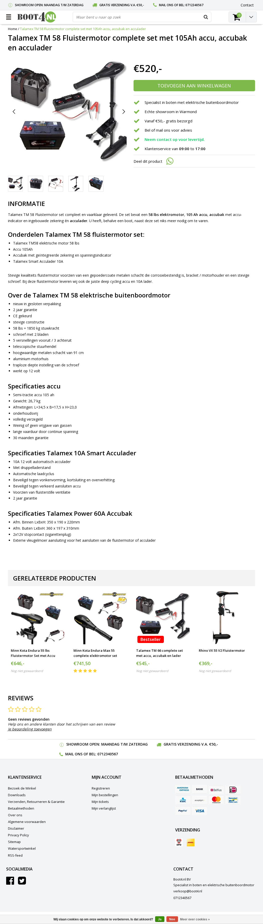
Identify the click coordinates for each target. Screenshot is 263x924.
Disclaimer (16, 828)
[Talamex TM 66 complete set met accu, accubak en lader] (163, 617)
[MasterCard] (216, 800)
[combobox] (142, 17)
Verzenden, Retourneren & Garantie (36, 801)
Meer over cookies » (195, 919)
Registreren (101, 788)
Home (12, 28)
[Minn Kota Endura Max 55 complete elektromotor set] (100, 617)
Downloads (17, 795)
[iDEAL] (233, 789)
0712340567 (194, 5)
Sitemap (14, 841)
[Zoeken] (206, 17)
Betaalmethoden (21, 808)
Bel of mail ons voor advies (168, 130)
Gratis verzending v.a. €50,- (121, 5)
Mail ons (166, 5)
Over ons (15, 815)
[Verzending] (179, 842)
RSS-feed (15, 855)
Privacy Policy (18, 835)
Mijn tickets (100, 801)
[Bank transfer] (199, 789)
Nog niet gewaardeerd (27, 671)
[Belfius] (216, 789)
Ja (160, 919)
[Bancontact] (233, 800)
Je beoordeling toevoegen (30, 729)
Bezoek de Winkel (22, 788)
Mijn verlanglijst (104, 808)
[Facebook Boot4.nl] (10, 882)
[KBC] (183, 800)
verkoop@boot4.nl (187, 891)
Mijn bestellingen (105, 795)
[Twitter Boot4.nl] (22, 882)
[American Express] (183, 789)
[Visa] (199, 810)
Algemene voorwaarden (27, 821)
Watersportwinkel (22, 848)
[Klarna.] (199, 800)
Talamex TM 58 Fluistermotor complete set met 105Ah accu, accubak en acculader (83, 28)
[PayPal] (183, 810)
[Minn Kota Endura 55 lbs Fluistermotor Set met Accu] (37, 617)
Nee (172, 919)
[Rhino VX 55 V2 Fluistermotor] (225, 617)
